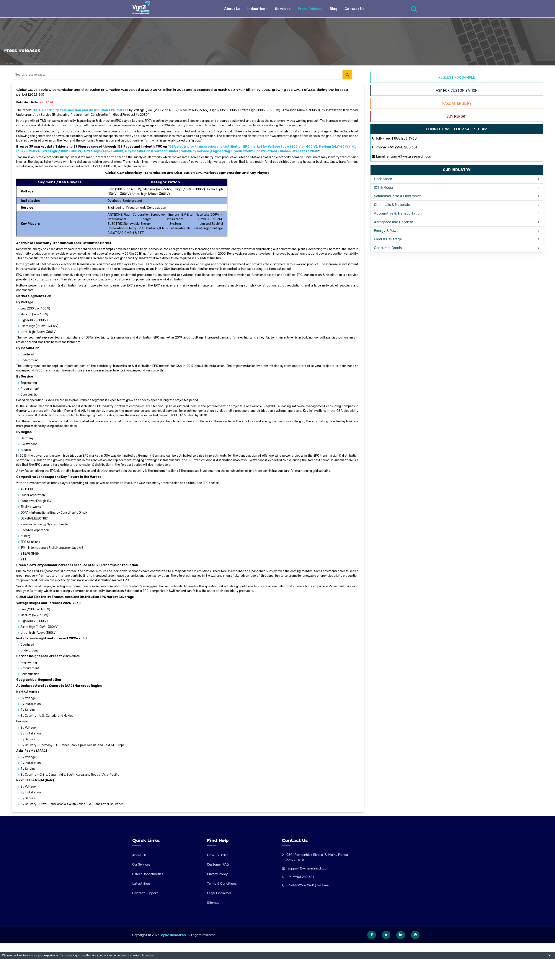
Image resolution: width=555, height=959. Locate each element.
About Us (232, 9)
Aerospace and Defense (393, 222)
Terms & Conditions (222, 884)
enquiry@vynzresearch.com (409, 156)
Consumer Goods (388, 248)
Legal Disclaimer (219, 893)
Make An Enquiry (457, 103)
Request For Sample (456, 77)
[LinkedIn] (400, 935)
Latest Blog (141, 884)
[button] (543, 947)
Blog (334, 9)
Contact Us (354, 9)
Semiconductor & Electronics (397, 196)
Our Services (141, 864)
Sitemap (213, 903)
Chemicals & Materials (392, 205)
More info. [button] (148, 955)
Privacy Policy (217, 874)
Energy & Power (387, 231)
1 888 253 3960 (404, 138)
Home (8, 63)
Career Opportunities (147, 874)
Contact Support (145, 893)
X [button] (549, 955)
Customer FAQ (218, 864)
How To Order (217, 855)
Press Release (310, 9)
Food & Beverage (388, 239)
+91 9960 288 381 (402, 147)
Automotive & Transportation (398, 213)
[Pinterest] (415, 935)
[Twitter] (386, 935)
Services (283, 9)
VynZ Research (173, 935)
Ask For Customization (457, 90)
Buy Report (456, 116)
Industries (256, 9)
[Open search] (414, 8)
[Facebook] (371, 935)
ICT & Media (383, 188)
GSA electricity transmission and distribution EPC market (81, 110)
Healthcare (383, 179)
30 (316, 151)
